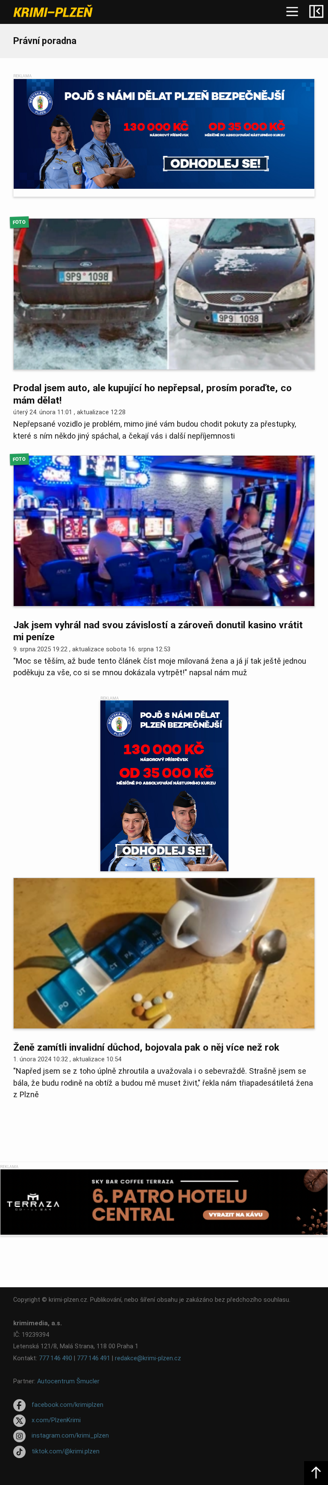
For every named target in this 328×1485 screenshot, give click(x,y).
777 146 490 (55, 1358)
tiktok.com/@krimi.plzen (66, 1451)
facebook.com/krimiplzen (67, 1405)
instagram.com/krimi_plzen (70, 1436)
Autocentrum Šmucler (68, 1381)
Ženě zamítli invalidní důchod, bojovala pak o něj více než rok (146, 1047)
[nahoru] (316, 1473)
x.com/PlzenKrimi (56, 1420)
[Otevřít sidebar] (316, 12)
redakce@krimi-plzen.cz (148, 1358)
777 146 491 (93, 1358)
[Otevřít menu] (292, 12)
